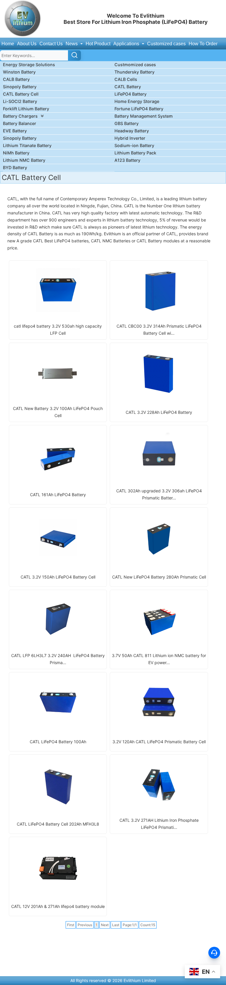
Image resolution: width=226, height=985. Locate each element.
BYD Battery (15, 167)
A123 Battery (127, 160)
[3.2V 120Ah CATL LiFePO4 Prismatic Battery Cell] (159, 722)
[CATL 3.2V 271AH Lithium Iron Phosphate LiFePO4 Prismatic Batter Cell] (159, 804)
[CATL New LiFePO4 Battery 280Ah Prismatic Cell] (159, 557)
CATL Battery (127, 86)
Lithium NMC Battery (24, 160)
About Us (26, 43)
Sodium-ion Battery (134, 145)
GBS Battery (126, 123)
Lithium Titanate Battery (27, 145)
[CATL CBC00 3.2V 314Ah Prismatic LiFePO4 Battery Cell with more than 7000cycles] (159, 310)
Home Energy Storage (136, 101)
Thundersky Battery (134, 71)
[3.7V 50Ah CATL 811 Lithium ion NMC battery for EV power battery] (159, 639)
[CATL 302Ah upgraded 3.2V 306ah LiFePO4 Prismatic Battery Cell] (159, 475)
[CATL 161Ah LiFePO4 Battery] (58, 475)
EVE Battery (15, 130)
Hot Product (98, 43)
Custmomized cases (135, 64)
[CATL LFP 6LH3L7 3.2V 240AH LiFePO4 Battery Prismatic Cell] (58, 639)
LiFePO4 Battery (130, 93)
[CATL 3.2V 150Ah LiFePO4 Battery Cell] (58, 557)
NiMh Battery (16, 152)
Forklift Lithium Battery (26, 108)
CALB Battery (16, 79)
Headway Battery (131, 130)
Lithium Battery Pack (135, 152)
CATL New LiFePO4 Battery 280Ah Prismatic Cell (159, 576)
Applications (126, 43)
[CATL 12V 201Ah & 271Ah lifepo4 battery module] (58, 887)
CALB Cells (125, 79)
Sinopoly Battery (19, 86)
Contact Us (51, 43)
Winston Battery (19, 71)
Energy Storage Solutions (29, 64)
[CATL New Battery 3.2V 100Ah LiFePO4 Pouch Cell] (58, 392)
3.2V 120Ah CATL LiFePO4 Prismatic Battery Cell (159, 741)
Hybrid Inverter (129, 138)
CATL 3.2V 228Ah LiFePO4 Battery (159, 412)
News (72, 43)
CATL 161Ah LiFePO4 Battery (58, 494)
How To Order (203, 43)
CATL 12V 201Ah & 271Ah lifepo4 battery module (58, 906)
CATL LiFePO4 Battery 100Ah (58, 741)
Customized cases (166, 43)
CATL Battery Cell (21, 93)
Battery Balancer (19, 123)
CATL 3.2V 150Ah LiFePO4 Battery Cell (58, 576)
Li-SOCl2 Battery (20, 101)
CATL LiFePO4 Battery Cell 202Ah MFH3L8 (58, 823)
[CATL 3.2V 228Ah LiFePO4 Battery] (159, 393)
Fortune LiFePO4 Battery (138, 108)
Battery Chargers (20, 116)
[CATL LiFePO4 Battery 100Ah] (58, 722)
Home (7, 43)
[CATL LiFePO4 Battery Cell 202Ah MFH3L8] (58, 804)
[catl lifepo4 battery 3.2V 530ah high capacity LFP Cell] (58, 310)
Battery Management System (143, 116)
